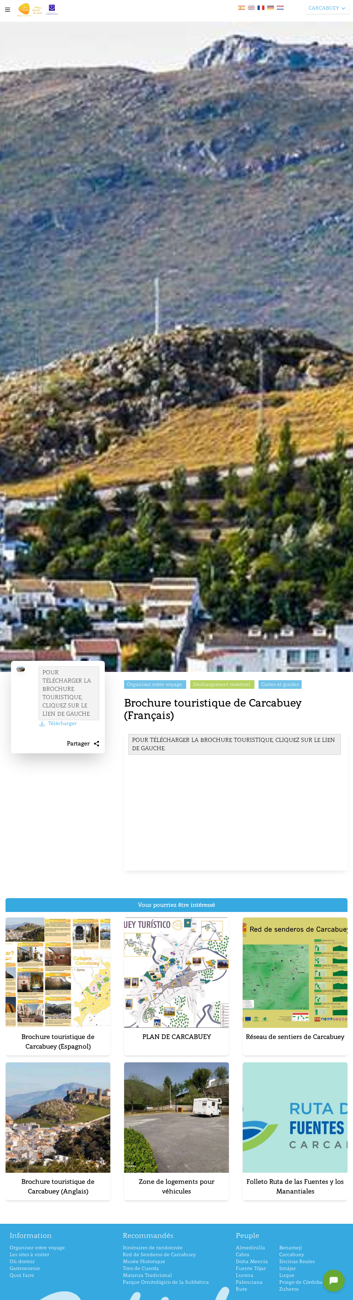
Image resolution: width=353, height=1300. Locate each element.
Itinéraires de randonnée (153, 1248)
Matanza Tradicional (147, 1275)
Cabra (242, 1255)
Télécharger (62, 723)
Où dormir (22, 1261)
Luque (286, 1275)
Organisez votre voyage (37, 1248)
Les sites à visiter (29, 1255)
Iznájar (287, 1268)
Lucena (244, 1275)
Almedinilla (250, 1248)
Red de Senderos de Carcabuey (159, 1255)
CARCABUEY (324, 8)
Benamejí (290, 1248)
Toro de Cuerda (141, 1268)
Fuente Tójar (251, 1268)
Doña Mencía (252, 1261)
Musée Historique (144, 1261)
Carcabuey (291, 1255)
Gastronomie (25, 1268)
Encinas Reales (297, 1261)
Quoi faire (22, 1275)
